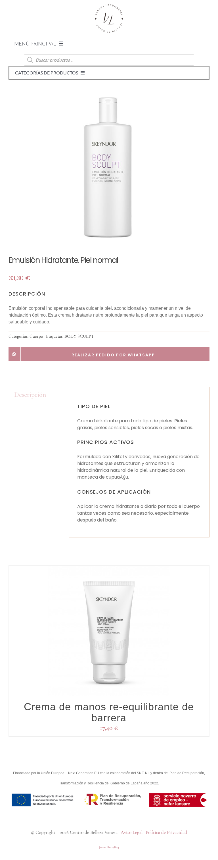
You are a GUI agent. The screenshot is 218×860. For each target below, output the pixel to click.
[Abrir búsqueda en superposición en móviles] (109, 60)
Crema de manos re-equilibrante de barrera (109, 712)
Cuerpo (36, 336)
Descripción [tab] (30, 394)
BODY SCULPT (79, 336)
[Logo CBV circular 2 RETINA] (109, 7)
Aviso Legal (131, 832)
